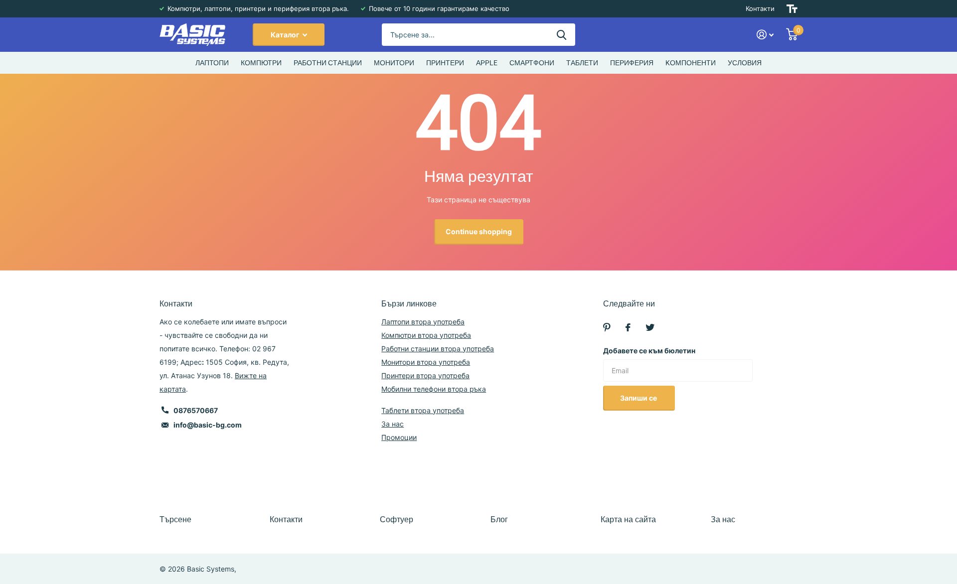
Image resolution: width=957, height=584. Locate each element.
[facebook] (628, 327)
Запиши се (639, 398)
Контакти (760, 8)
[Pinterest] (607, 327)
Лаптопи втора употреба (423, 321)
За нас (392, 424)
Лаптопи (212, 63)
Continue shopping (479, 231)
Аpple (486, 63)
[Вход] (765, 34)
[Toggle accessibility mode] (792, 8)
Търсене (175, 519)
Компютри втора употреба (426, 335)
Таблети (582, 63)
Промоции (399, 437)
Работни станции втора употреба (437, 348)
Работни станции (328, 63)
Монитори (394, 63)
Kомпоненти (690, 63)
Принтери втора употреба (425, 375)
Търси (561, 34)
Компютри (261, 63)
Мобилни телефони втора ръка (433, 389)
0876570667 (195, 410)
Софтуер (396, 519)
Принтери (445, 63)
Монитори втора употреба (425, 362)
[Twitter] (649, 327)
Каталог (286, 34)
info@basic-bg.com (207, 425)
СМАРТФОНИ (531, 63)
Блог (499, 519)
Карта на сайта (628, 519)
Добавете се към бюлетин (649, 350)
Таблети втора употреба (422, 410)
